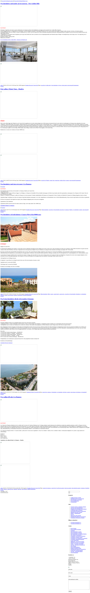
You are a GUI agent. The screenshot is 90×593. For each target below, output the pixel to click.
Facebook (73, 530)
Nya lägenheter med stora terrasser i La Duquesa (15, 184)
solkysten (65, 392)
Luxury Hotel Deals (75, 540)
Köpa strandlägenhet (75, 500)
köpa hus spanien (67, 488)
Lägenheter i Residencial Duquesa (77, 539)
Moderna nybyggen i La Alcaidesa (77, 542)
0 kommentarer (76, 85)
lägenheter (78, 294)
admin (1, 85)
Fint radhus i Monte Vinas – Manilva (12, 89)
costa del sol (43, 85)
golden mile (48, 85)
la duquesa (67, 209)
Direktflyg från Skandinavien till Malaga (78, 509)
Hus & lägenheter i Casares (76, 531)
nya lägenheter (76, 209)
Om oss (72, 514)
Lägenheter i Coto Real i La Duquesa (78, 536)
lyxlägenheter (53, 392)
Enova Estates (73, 528)
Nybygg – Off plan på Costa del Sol (78, 544)
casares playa (61, 294)
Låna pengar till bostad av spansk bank (78, 511)
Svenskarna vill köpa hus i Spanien (77, 517)
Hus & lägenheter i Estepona (76, 532)
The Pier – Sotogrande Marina (77, 551)
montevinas (57, 180)
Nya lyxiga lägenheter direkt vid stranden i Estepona (17, 299)
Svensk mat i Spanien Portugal (77, 550)
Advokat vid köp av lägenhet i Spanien (78, 506)
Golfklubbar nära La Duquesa (76, 510)
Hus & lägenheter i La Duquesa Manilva (79, 533)
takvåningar (78, 392)
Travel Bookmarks (74, 552)
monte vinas (52, 180)
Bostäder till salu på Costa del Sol (31, 85)
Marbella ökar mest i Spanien (76, 512)
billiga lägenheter (45, 209)
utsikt (28, 489)
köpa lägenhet (72, 294)
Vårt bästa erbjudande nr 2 (76, 523)
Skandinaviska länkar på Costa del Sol (78, 516)
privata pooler (64, 85)
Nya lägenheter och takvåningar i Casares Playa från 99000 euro (20, 214)
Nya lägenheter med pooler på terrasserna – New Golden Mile (19, 3)
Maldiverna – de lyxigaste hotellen (77, 541)
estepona (49, 392)
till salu (24, 295)
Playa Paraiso (73, 546)
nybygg (59, 85)
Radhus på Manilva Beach (76, 548)
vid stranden (83, 392)
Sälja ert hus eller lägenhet (76, 515)
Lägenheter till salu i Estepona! (6, 342)
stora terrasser (70, 85)
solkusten (2, 295)
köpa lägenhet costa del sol (59, 209)
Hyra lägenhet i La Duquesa (76, 499)
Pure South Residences (75, 547)
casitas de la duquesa (47, 488)
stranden (15, 295)
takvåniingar (19, 295)
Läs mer (2, 86)
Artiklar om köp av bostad (76, 497)
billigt (49, 294)
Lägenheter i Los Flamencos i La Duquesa (79, 538)
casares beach (56, 294)
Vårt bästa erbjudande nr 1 (76, 522)
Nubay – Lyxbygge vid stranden (77, 543)
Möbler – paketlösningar (75, 513)
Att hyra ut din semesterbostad (77, 507)
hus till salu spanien (60, 488)
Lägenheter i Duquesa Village (76, 537)
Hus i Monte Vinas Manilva (76, 535)
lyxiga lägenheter (54, 85)
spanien (67, 180)
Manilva (47, 180)
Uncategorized (73, 502)
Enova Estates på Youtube (76, 529)
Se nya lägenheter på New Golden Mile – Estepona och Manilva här (13, 39)
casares (51, 294)
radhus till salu (63, 180)
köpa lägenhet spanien (76, 488)
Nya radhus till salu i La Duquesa (10, 397)
